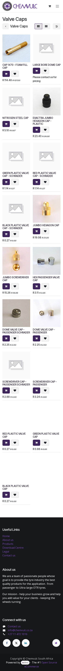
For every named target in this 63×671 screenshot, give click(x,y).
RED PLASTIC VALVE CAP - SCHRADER (44, 175)
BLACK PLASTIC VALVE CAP (15, 487)
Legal (5, 551)
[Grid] (38, 26)
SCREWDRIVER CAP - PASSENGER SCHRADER (16, 383)
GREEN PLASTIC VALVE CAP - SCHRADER (15, 175)
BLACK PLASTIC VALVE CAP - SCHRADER (15, 227)
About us (7, 540)
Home (6, 536)
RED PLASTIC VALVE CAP (14, 435)
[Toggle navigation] (57, 6)
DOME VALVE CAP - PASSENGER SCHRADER (16, 331)
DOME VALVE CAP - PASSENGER (44, 331)
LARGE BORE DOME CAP (47, 64)
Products (7, 544)
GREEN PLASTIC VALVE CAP (46, 435)
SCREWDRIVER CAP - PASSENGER (45, 383)
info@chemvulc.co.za (20, 630)
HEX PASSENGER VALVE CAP (46, 279)
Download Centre (13, 547)
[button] (6, 74)
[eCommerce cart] (49, 6)
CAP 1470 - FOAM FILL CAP (15, 66)
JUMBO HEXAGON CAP (46, 225)
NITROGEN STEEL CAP (15, 117)
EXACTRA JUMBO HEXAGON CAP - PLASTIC (43, 120)
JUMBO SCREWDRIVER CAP (15, 279)
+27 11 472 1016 (17, 634)
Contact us (8, 555)
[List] (46, 26)
